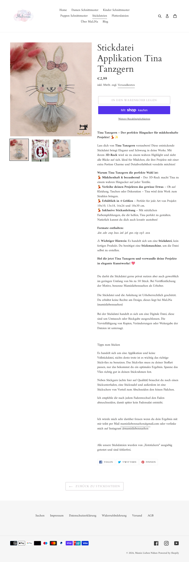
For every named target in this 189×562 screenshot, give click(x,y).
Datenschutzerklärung (82, 515)
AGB (151, 515)
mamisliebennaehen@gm (135, 424)
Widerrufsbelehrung (114, 515)
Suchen (39, 515)
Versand (137, 515)
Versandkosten (126, 85)
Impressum (56, 515)
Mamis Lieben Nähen (146, 553)
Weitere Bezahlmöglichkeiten (134, 119)
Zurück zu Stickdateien (97, 486)
